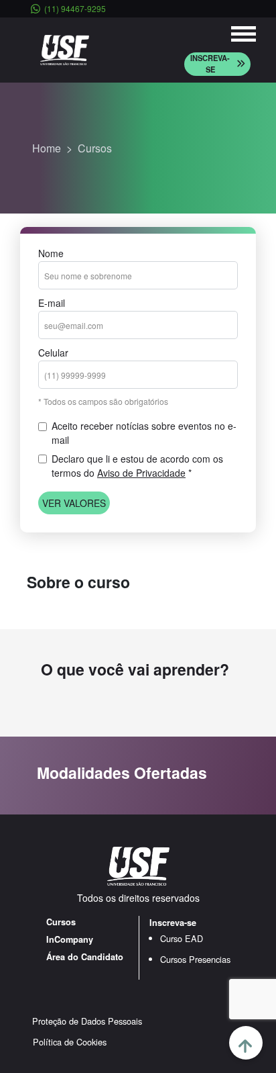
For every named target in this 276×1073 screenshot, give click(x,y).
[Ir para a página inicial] (64, 48)
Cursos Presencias (195, 959)
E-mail (51, 303)
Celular (53, 352)
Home (46, 148)
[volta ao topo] (246, 1043)
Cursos (95, 148)
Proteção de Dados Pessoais (87, 1021)
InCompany (69, 939)
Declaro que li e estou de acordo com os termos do (137, 465)
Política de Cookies (70, 1041)
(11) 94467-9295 (75, 8)
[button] (217, 64)
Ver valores (74, 503)
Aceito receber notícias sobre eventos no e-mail (144, 433)
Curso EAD (181, 938)
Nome (51, 253)
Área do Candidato (84, 957)
